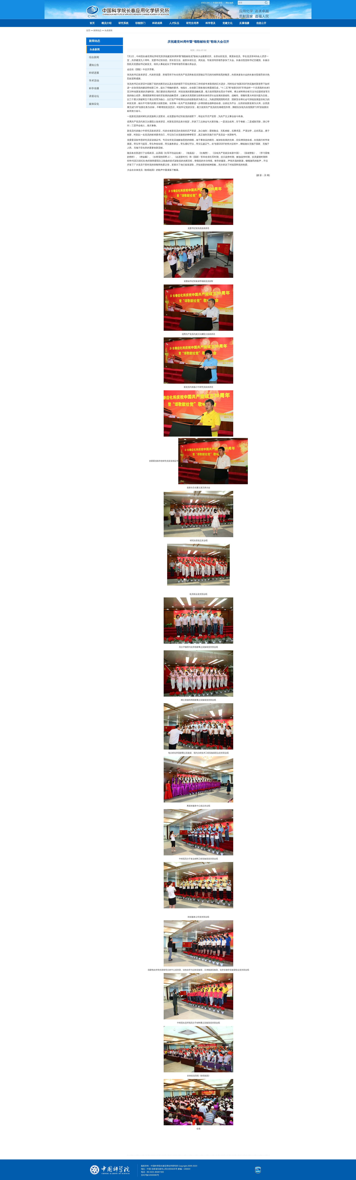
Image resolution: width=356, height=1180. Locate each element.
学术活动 (94, 80)
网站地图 (229, 3)
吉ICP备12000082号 (150, 1175)
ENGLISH (205, 3)
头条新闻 (108, 30)
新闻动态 (97, 30)
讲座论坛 (94, 96)
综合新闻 (94, 57)
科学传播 (94, 88)
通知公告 (94, 65)
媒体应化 (94, 104)
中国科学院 (217, 3)
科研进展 (94, 72)
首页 (88, 30)
